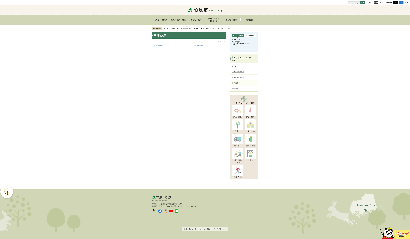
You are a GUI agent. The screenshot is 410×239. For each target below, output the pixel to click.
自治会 (234, 66)
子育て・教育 (196, 20)
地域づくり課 (186, 29)
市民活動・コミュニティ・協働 (213, 29)
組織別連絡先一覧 (190, 229)
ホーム (166, 29)
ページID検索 (250, 36)
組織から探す (175, 29)
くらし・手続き (160, 20)
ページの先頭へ (7, 192)
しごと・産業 (231, 20)
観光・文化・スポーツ (213, 20)
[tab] (238, 36)
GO (362, 3)
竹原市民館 (159, 45)
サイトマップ (221, 229)
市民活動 (235, 88)
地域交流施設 (198, 45)
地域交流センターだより (240, 77)
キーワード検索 (238, 36)
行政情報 (249, 20)
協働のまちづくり (238, 72)
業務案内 (197, 29)
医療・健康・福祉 (178, 20)
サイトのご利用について (206, 229)
